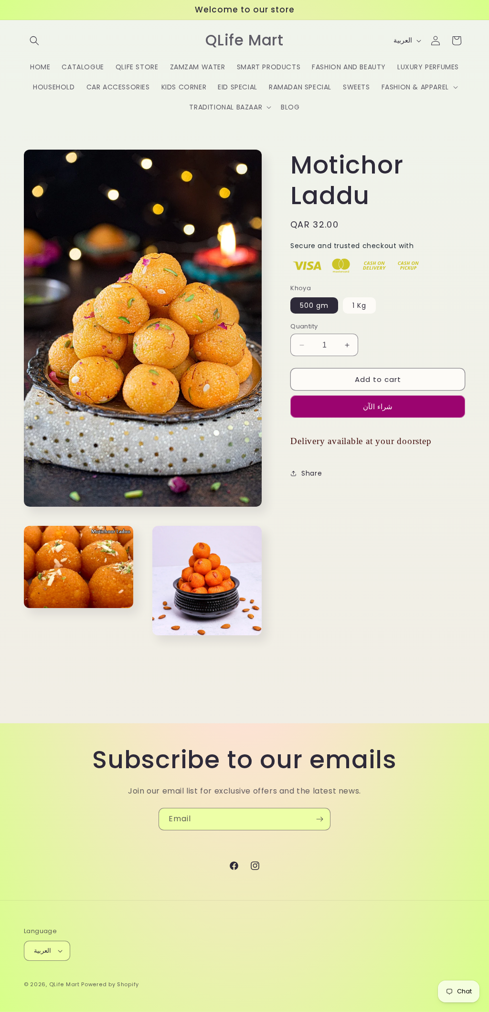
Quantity (304, 326)
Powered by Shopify (110, 984)
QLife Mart (64, 984)
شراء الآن (378, 407)
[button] (34, 40)
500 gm (314, 305)
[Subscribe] (319, 819)
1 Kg (359, 305)
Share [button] (311, 473)
